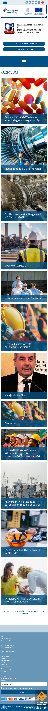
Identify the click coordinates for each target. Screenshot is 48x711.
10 (26, 611)
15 (40, 611)
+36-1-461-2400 (9, 645)
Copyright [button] (4, 676)
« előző (6, 611)
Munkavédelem (6, 667)
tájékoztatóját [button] (16, 688)
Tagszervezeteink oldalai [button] (24, 43)
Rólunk (3, 662)
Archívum (4, 665)
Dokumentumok (6, 660)
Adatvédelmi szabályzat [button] (8, 678)
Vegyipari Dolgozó (7, 669)
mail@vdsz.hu (10, 652)
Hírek (2, 654)
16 (43, 611)
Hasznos (3, 658)
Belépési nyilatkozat (24, 49)
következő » (25, 614)
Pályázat (3, 671)
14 (37, 611)
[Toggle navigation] (5, 2)
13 (35, 611)
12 (32, 611)
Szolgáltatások (5, 656)
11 (29, 611)
